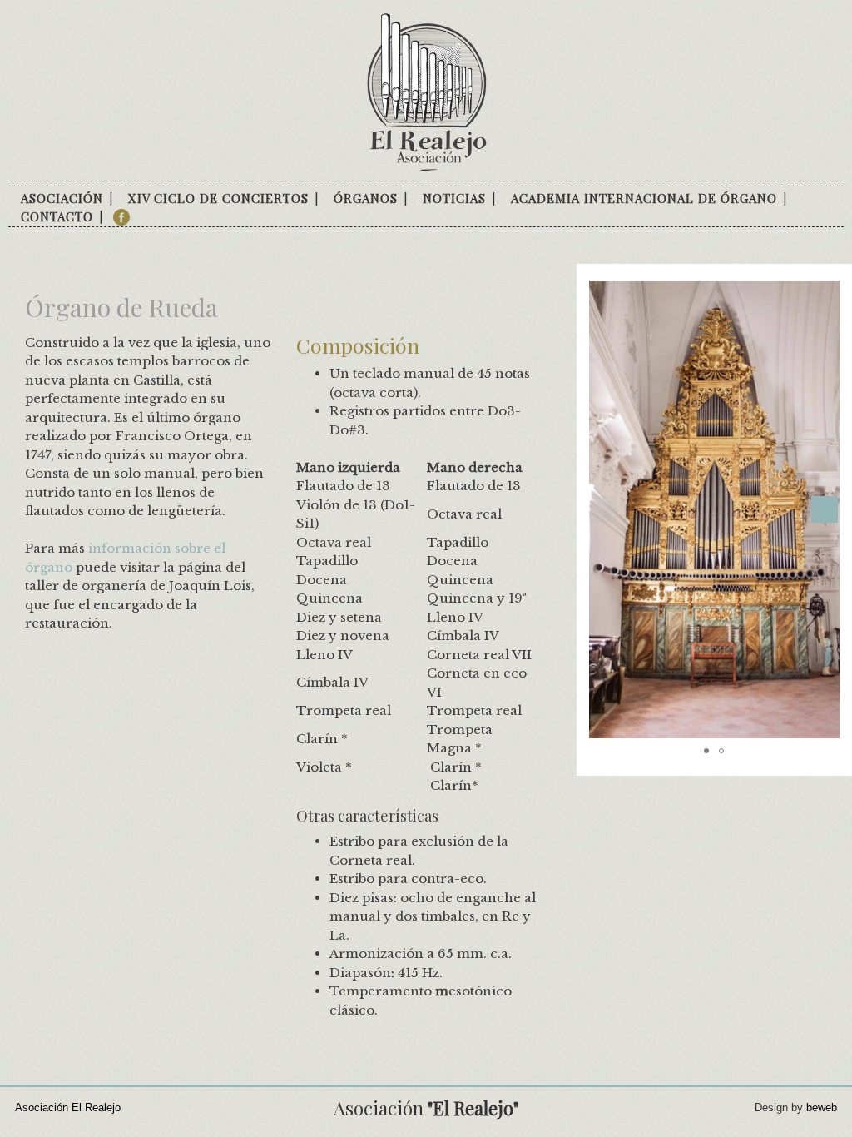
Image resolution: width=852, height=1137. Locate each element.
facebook (121, 217)
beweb (821, 1107)
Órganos (366, 198)
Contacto (57, 216)
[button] (824, 509)
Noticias (454, 198)
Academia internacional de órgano (644, 198)
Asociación (62, 198)
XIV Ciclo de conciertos (218, 198)
